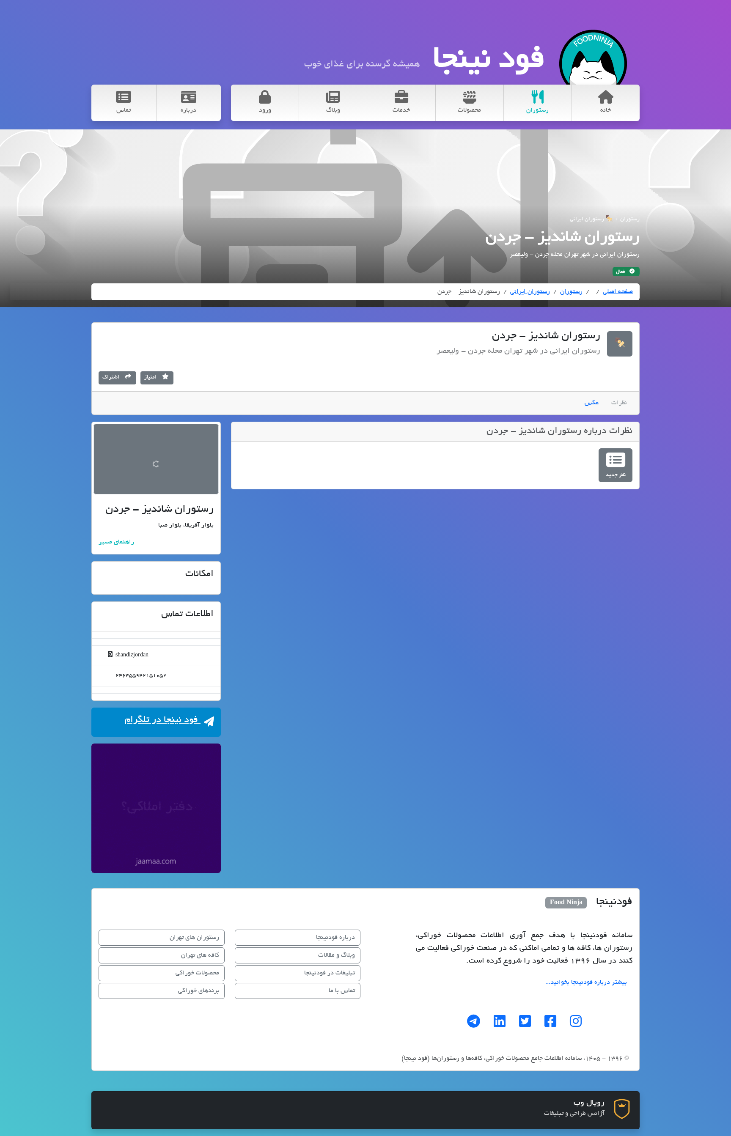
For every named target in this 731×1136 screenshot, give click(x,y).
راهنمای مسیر (116, 542)
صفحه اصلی (618, 291)
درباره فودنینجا (335, 937)
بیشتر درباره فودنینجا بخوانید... (586, 982)
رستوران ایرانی (530, 291)
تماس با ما (342, 991)
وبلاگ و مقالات (336, 955)
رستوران (571, 291)
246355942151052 (140, 676)
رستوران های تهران (194, 937)
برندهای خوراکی (198, 991)
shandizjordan (131, 656)
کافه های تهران (200, 955)
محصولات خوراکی (197, 973)
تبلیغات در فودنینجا (329, 973)
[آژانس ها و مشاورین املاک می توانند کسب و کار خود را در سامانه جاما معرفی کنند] (156, 808)
